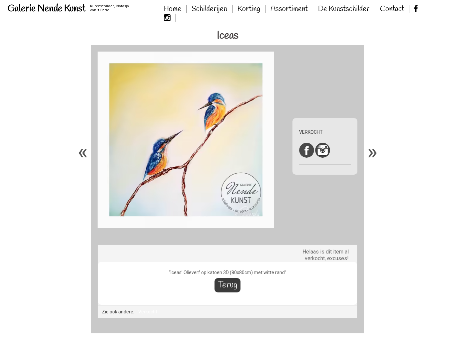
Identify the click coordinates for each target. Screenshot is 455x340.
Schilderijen (209, 9)
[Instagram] (167, 18)
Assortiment (289, 9)
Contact (392, 9)
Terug (227, 285)
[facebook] (416, 9)
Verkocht (147, 311)
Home (172, 9)
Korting (248, 9)
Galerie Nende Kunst (47, 9)
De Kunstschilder (344, 9)
